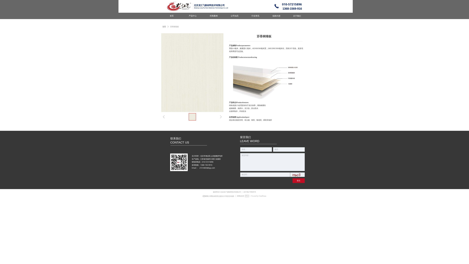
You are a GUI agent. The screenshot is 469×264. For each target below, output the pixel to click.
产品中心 (193, 16)
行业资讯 (255, 16)
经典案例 (214, 16)
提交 (298, 181)
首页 (164, 27)
